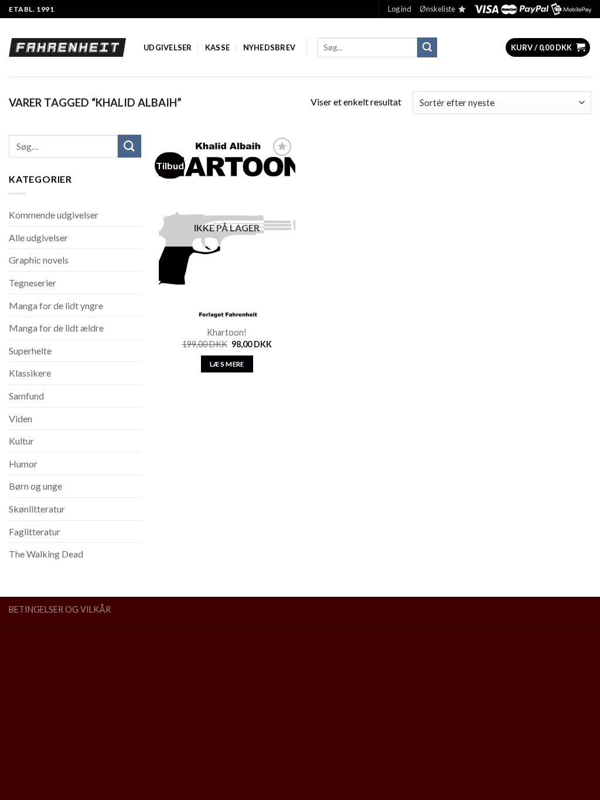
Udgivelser (168, 47)
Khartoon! (227, 332)
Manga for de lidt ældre (56, 327)
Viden (20, 418)
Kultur (21, 440)
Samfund (26, 395)
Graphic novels (39, 259)
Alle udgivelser (38, 237)
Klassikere (30, 372)
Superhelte (30, 350)
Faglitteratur (34, 531)
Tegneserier (32, 282)
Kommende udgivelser (53, 214)
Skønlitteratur (37, 508)
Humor (23, 463)
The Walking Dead (46, 553)
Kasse (217, 47)
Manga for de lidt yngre (56, 305)
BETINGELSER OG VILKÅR (60, 609)
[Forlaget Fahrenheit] (67, 47)
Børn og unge (35, 485)
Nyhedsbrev (269, 47)
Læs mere (227, 364)
